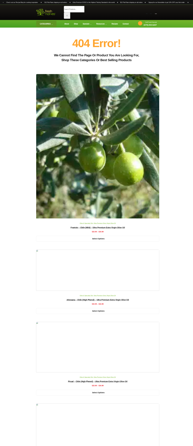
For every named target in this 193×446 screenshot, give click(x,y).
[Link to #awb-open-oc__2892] (156, 12)
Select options (98, 239)
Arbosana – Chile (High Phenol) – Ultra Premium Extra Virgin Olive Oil (98, 300)
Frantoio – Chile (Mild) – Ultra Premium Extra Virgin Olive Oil (98, 227)
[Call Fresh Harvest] (147, 24)
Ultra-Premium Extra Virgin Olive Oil (105, 223)
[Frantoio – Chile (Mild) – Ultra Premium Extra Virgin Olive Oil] (97, 218)
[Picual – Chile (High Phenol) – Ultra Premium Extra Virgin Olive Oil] (97, 372)
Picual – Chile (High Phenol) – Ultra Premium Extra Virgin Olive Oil (97, 381)
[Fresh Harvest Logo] (46, 9)
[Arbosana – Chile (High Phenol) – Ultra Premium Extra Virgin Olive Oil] (97, 290)
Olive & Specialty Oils (86, 223)
